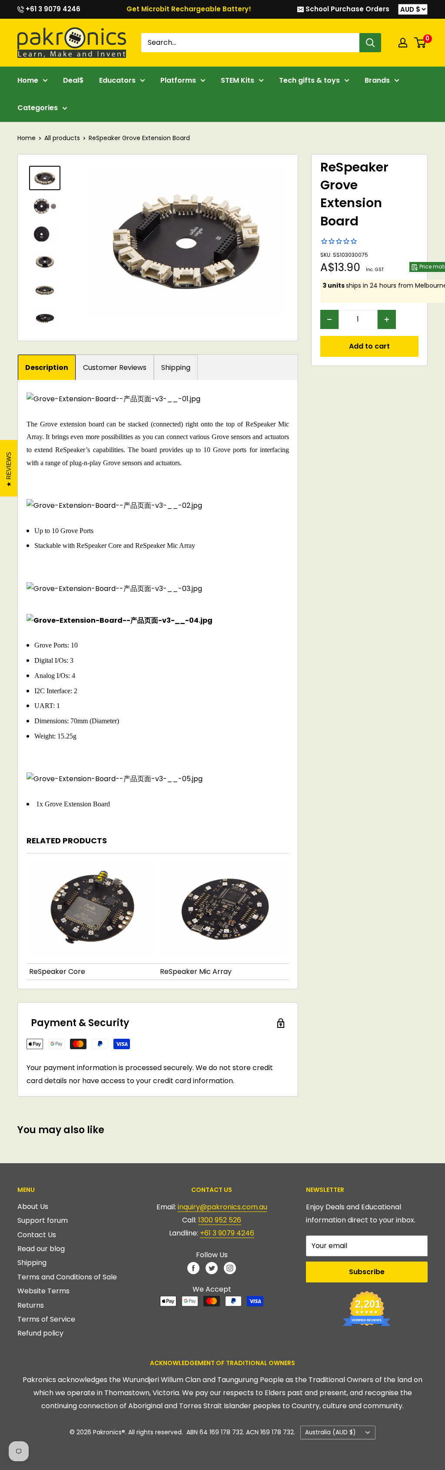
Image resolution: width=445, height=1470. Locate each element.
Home (27, 80)
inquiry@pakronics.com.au (222, 1207)
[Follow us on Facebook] (193, 1267)
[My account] (403, 42)
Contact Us (36, 1235)
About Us (32, 1207)
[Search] (370, 42)
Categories (37, 108)
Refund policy (40, 1333)
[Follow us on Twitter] (212, 1267)
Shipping (175, 367)
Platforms (178, 80)
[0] (420, 42)
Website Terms (43, 1291)
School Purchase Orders (346, 8)
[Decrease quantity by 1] (329, 319)
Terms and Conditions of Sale (67, 1277)
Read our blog (41, 1249)
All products (62, 138)
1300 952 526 (219, 1220)
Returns (30, 1305)
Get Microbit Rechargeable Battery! (188, 8)
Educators (117, 80)
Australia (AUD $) (330, 1432)
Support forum (42, 1220)
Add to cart (369, 346)
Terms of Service (46, 1319)
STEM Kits (237, 80)
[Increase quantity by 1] (387, 319)
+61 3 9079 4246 (52, 8)
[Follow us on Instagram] (230, 1267)
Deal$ (73, 80)
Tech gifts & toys (309, 80)
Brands (377, 80)
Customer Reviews (114, 367)
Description (46, 367)
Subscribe (367, 1272)
